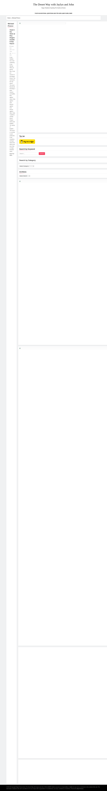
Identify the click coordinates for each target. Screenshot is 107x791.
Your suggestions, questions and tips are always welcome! (53, 13)
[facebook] (7, 6)
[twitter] (12, 6)
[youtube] (9, 6)
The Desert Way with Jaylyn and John (53, 4)
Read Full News (12, 154)
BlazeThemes (80, 788)
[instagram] (11, 6)
